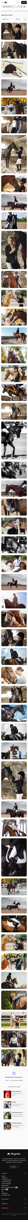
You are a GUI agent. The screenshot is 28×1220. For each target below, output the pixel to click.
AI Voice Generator (6, 1183)
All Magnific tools (6, 1195)
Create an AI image (7, 11)
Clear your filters (17, 1080)
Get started (5, 1199)
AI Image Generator (6, 1180)
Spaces (3, 1176)
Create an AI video (19, 11)
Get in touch (5, 1208)
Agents (5, 1189)
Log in (24, 2)
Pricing (18, 2)
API (2, 1191)
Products (4, 1173)
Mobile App (4, 1193)
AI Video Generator (6, 1181)
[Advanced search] (25, 19)
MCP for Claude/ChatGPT (9, 1187)
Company (4, 1203)
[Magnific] (14, 1154)
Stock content (5, 1185)
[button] (14, 1167)
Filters (19, 19)
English (14, 1166)
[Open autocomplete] (3, 6)
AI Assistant (4, 1178)
